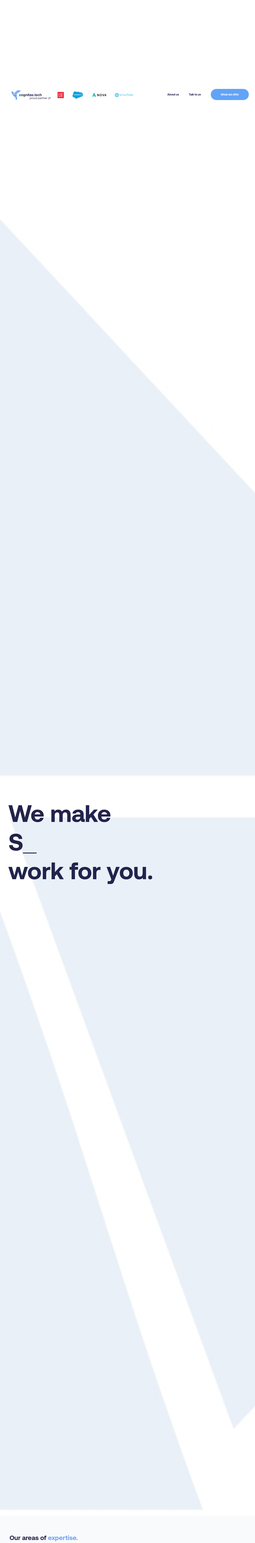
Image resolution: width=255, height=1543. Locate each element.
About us (173, 94)
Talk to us (195, 94)
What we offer (230, 94)
